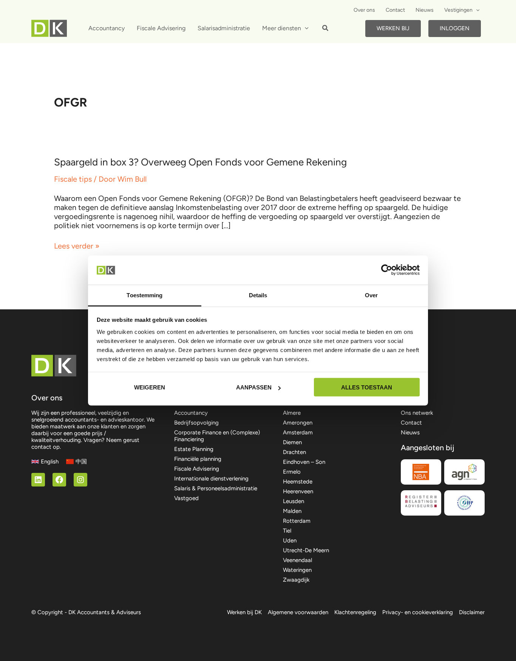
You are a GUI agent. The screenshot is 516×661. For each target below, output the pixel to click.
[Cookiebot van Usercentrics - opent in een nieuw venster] (387, 270)
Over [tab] (371, 295)
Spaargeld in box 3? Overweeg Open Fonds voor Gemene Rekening (200, 162)
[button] (476, 10)
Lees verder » (76, 245)
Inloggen (455, 28)
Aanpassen (254, 387)
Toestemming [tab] (144, 295)
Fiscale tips (73, 179)
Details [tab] (258, 295)
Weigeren (149, 387)
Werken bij (393, 28)
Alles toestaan (366, 387)
